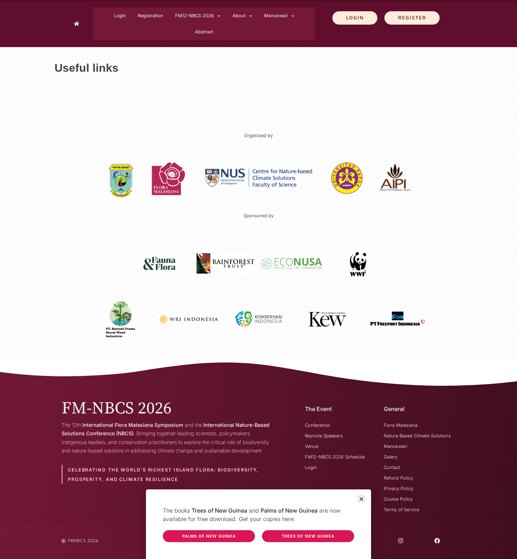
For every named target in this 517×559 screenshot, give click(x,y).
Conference (317, 425)
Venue (311, 446)
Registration (150, 15)
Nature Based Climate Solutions (417, 435)
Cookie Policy (398, 499)
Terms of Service (401, 509)
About (238, 15)
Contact (392, 467)
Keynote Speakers (324, 435)
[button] (361, 499)
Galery (390, 457)
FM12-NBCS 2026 (194, 15)
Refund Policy (398, 478)
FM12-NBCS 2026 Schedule (335, 457)
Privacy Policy (398, 488)
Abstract (204, 31)
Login (120, 15)
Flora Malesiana (400, 425)
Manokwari (276, 15)
